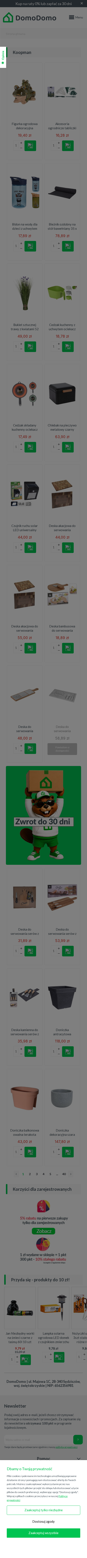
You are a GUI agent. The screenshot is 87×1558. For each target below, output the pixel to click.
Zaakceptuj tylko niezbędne (43, 1510)
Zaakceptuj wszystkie (43, 1533)
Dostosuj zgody (43, 1521)
